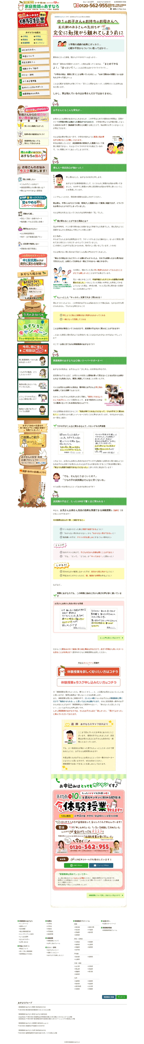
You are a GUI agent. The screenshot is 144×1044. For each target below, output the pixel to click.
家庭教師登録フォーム (110, 930)
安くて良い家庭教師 (26, 951)
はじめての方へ (24, 939)
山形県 (91, 944)
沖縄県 (91, 989)
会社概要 (22, 929)
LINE (77, 865)
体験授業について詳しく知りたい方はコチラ (104, 895)
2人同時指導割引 (27, 234)
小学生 (25, 36)
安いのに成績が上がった (34, 126)
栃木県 (91, 932)
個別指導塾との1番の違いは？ (33, 187)
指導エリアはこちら (119, 9)
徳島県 (78, 974)
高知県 (91, 969)
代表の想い (33, 288)
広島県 (91, 966)
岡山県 (78, 969)
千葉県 (91, 930)
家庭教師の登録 (121, 2)
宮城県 (91, 942)
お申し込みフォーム (54, 943)
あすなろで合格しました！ (56, 955)
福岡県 (78, 981)
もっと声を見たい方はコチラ (110, 638)
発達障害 (26, 43)
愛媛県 (78, 971)
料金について (24, 948)
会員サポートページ (109, 923)
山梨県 (78, 959)
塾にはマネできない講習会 (31, 191)
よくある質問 (89, 2)
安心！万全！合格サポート (31, 219)
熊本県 (78, 983)
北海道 (78, 942)
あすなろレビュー (53, 950)
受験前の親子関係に (29, 249)
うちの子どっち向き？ (30, 184)
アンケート (121, 997)
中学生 (38, 36)
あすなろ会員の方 (105, 2)
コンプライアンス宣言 (27, 934)
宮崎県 (78, 989)
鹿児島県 (78, 986)
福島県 (78, 944)
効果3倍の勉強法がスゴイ (34, 134)
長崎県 (91, 981)
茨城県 (78, 932)
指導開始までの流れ (26, 954)
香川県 (91, 971)
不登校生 (39, 40)
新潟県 (78, 956)
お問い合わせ (24, 942)
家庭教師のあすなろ (60, 16)
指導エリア (23, 926)
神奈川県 (91, 927)
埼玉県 (78, 930)
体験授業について (53, 940)
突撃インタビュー (53, 952)
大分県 (91, 986)
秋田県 (91, 947)
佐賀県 (91, 983)
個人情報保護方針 (25, 931)
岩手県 (78, 950)
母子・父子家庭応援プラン (31, 237)
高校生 (25, 40)
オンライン (40, 43)
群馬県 (78, 935)
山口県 (78, 966)
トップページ (24, 923)
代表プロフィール (35, 291)
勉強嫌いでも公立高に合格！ (32, 222)
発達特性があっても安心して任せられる (32, 142)
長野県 (91, 956)
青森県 (78, 947)
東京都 (78, 927)
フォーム (103, 865)
